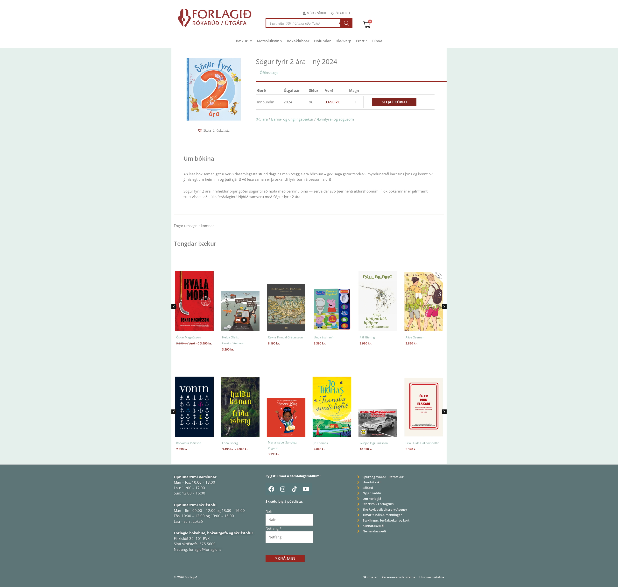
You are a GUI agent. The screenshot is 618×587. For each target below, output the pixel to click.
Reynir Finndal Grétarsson (285, 337)
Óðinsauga (269, 72)
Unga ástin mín (324, 337)
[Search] (346, 23)
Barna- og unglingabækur (292, 119)
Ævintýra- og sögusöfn (335, 119)
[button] (213, 130)
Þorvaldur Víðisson (188, 443)
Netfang (273, 528)
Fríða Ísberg (230, 443)
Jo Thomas (321, 443)
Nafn (270, 511)
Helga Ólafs (230, 337)
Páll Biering (367, 337)
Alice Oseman (415, 337)
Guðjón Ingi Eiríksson (374, 443)
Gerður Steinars (233, 343)
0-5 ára (262, 119)
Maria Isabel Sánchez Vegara (282, 445)
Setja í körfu (394, 102)
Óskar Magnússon (188, 337)
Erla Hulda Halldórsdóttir (422, 443)
